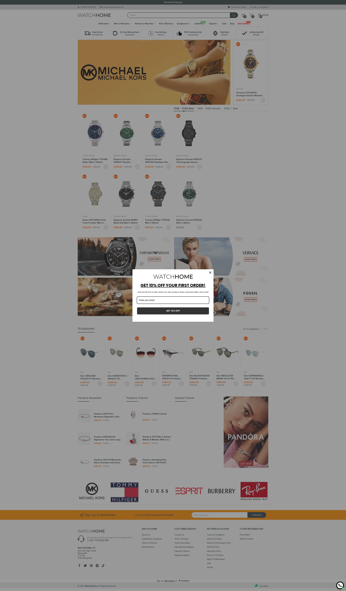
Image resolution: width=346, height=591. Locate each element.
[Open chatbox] (340, 585)
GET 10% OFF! (173, 311)
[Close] (210, 272)
